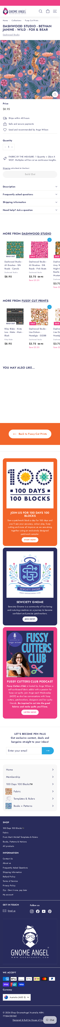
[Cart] (48, 11)
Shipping (6, 168)
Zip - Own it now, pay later (15, 890)
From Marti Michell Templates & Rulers (20, 837)
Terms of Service (10, 881)
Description (9, 186)
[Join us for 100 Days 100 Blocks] (30, 485)
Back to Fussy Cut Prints (32, 434)
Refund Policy (9, 876)
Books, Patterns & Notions (15, 841)
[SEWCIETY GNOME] (30, 574)
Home (5, 20)
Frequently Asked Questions (15, 867)
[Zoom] (55, 94)
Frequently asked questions (18, 194)
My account (8, 894)
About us (7, 863)
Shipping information (14, 202)
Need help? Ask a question (18, 210)
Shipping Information (12, 872)
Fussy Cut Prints (31, 20)
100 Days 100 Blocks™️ (13, 828)
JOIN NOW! (30, 619)
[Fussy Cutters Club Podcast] (30, 654)
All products (8, 846)
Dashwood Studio (11, 34)
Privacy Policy (9, 885)
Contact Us (8, 858)
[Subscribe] (48, 750)
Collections (16, 20)
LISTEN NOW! (30, 712)
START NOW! (30, 539)
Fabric (5, 832)
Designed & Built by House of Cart (28, 1020)
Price (5, 103)
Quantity (7, 140)
